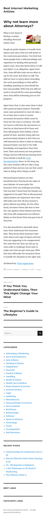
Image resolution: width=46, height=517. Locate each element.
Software (10, 416)
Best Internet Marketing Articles (16, 510)
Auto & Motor (12, 360)
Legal (38, 269)
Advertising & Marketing (17, 353)
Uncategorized (13, 429)
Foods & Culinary (14, 373)
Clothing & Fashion (15, 363)
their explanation (25, 263)
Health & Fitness (13, 380)
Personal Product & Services (19, 403)
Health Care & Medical (16, 383)
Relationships (12, 413)
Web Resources (13, 432)
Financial (10, 370)
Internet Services (14, 389)
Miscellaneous (12, 399)
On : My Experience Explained (20, 465)
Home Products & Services (18, 386)
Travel (9, 426)
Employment (12, 366)
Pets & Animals (13, 406)
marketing (11, 396)
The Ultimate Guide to (16, 475)
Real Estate (11, 409)
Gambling (10, 376)
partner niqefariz (13, 269)
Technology (11, 422)
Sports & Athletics (14, 419)
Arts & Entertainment (16, 357)
